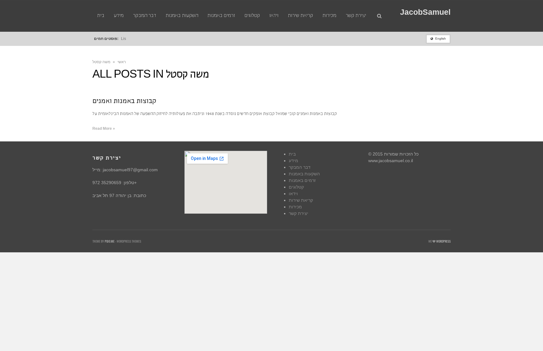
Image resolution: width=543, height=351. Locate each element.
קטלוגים (296, 186)
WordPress (443, 241)
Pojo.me (109, 241)
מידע (293, 160)
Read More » (103, 128)
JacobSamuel (425, 12)
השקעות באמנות (304, 173)
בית (292, 153)
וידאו (293, 193)
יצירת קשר (298, 213)
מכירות (295, 206)
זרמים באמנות (302, 180)
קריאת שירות (301, 200)
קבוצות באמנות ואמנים (124, 102)
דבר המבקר (299, 167)
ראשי (122, 62)
